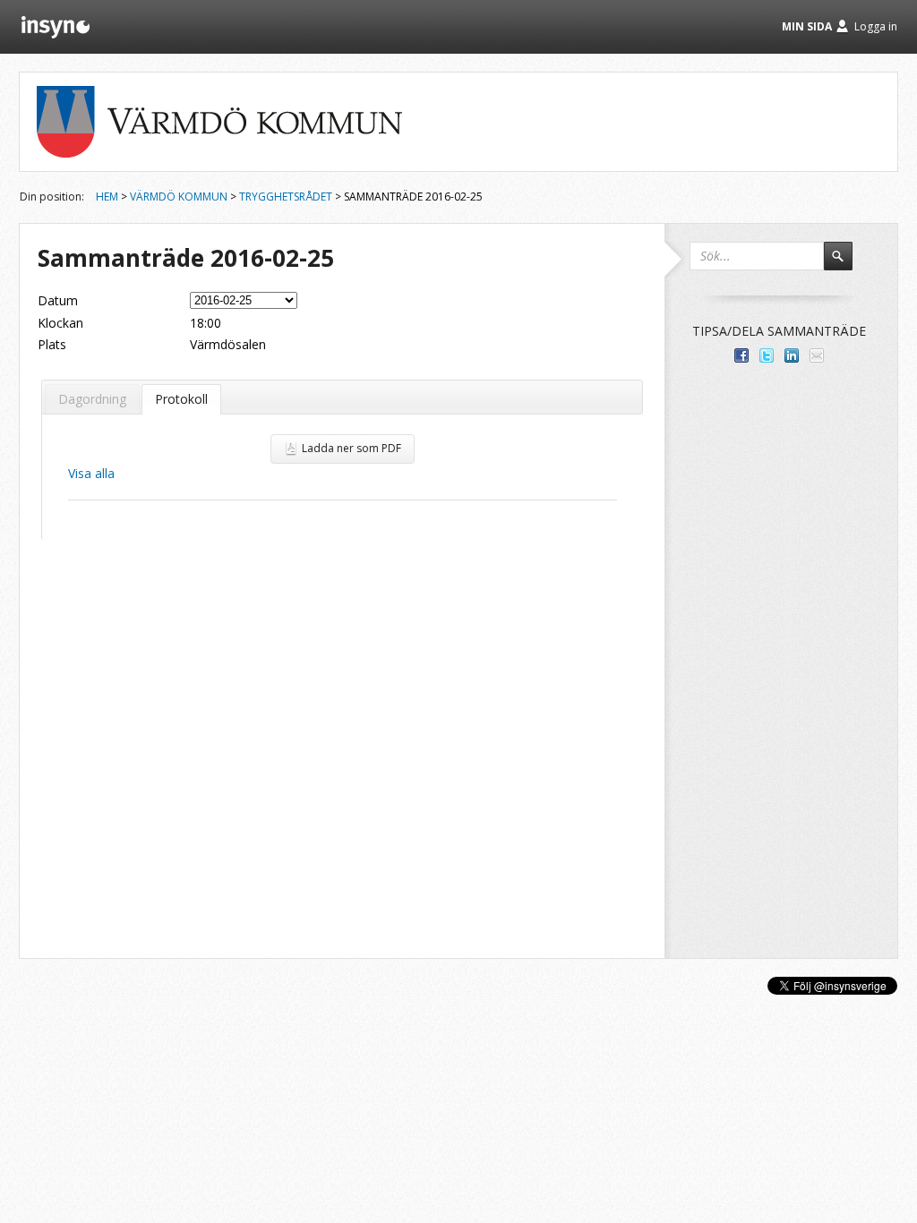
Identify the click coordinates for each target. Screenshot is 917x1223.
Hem (107, 196)
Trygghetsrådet (285, 196)
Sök (846, 264)
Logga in (875, 26)
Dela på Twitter (766, 355)
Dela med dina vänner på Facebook (741, 355)
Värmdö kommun (178, 196)
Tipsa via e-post (817, 355)
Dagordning (92, 398)
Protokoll (181, 398)
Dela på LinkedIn (791, 355)
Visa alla (91, 473)
